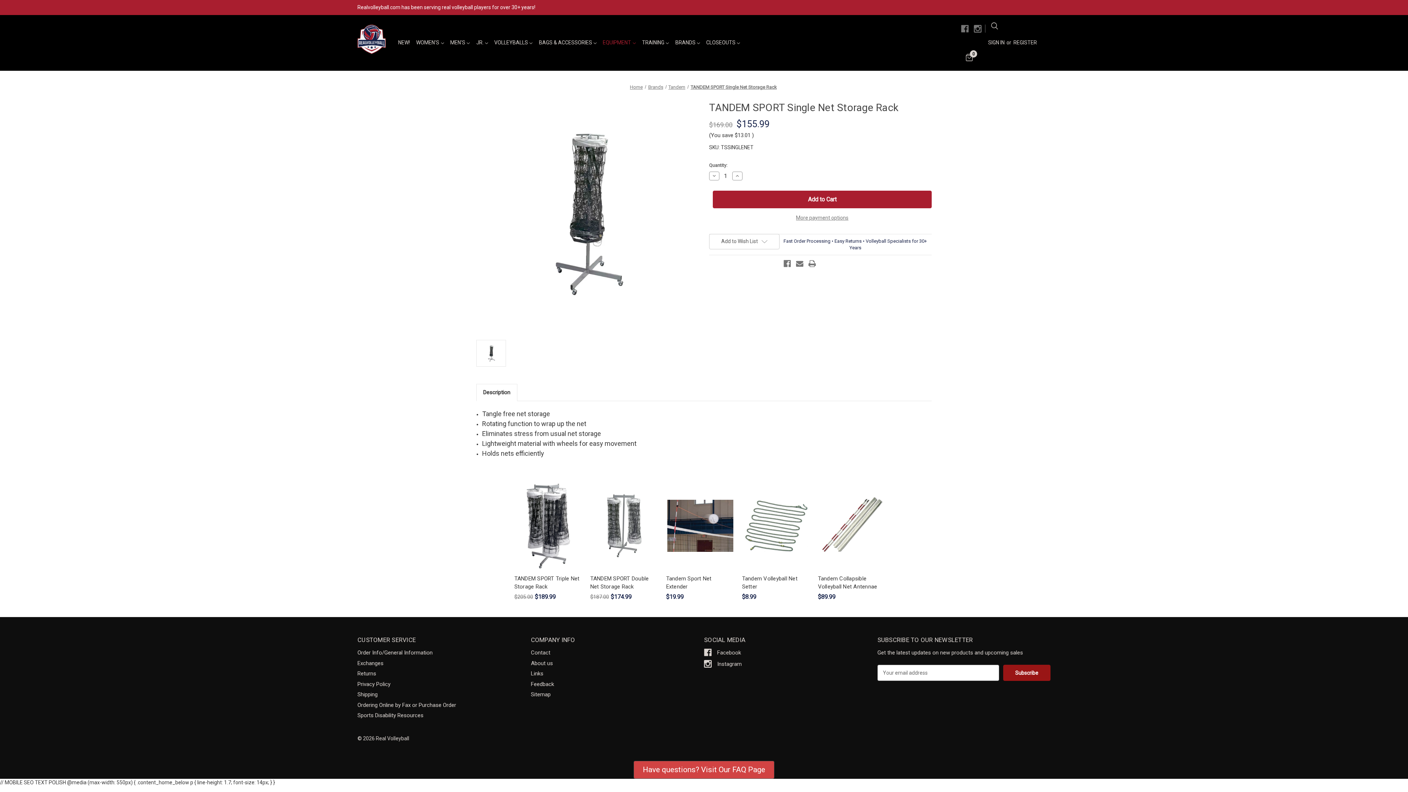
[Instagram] (978, 29)
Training (654, 42)
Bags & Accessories (566, 42)
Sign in (996, 42)
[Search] (994, 27)
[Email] (799, 263)
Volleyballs (511, 42)
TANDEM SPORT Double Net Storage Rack (619, 582)
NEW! (404, 42)
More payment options (822, 218)
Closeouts (721, 42)
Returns (367, 673)
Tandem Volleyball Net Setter (770, 582)
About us (542, 663)
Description (496, 392)
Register (1025, 42)
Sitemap (541, 694)
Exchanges (371, 663)
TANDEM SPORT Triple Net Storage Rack (547, 582)
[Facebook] (965, 29)
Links (537, 673)
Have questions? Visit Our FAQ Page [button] (704, 769)
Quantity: (718, 165)
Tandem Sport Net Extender (689, 582)
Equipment (617, 42)
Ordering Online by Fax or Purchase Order (407, 705)
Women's (428, 42)
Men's (458, 42)
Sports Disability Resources (390, 715)
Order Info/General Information (395, 652)
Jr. (480, 42)
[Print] (812, 263)
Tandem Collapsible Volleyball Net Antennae (847, 582)
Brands (686, 42)
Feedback (542, 684)
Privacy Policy (374, 684)
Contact (540, 652)
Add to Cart (548, 532)
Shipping (368, 694)
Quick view (547, 519)
